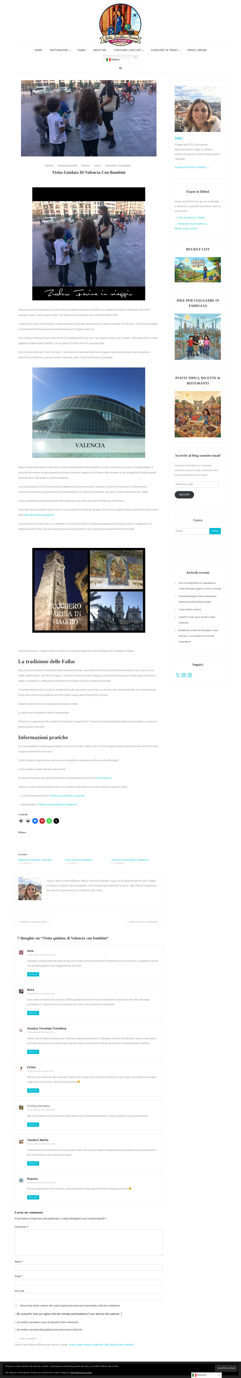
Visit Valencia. (103, 778)
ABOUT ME (99, 50)
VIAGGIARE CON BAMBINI (118, 166)
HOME (38, 50)
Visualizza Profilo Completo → (192, 167)
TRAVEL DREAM (197, 50)
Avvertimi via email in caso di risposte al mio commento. (48, 1322)
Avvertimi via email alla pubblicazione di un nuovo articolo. (50, 1330)
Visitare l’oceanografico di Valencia (57, 804)
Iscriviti (184, 495)
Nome (19, 1262)
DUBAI (82, 50)
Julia (178, 138)
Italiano (115, 59)
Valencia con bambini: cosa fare (67, 796)
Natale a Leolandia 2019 (34, 921)
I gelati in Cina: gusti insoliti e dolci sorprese (197, 620)
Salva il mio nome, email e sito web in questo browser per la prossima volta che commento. (70, 1306)
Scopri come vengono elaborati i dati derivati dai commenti (101, 1345)
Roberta (32, 1179)
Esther (31, 1067)
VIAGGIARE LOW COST (127, 50)
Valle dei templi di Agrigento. (39, 515)
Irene (30, 951)
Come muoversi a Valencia (78, 860)
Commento (22, 1227)
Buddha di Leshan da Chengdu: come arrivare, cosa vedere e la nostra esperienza (198, 636)
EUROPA (49, 166)
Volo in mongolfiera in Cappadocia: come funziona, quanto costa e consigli (200, 586)
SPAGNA (85, 166)
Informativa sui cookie (81, 1372)
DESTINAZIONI (59, 50)
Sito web (19, 1291)
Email (19, 1276)
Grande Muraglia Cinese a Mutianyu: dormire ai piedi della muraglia (198, 599)
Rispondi (33, 974)
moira (30, 990)
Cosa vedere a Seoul (190, 609)
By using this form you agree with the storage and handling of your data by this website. (69, 1314)
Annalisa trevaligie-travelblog (46, 1028)
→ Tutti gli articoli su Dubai (190, 217)
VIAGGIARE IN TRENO (164, 50)
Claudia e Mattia (37, 1140)
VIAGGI (97, 166)
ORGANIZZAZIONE (67, 166)
